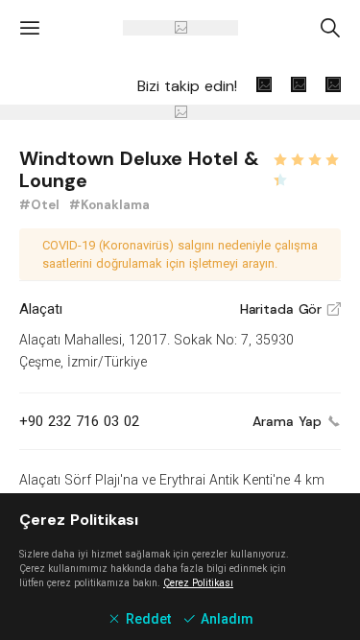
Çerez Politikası (198, 583)
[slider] (306, 157)
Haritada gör (290, 309)
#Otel (41, 205)
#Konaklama (109, 205)
